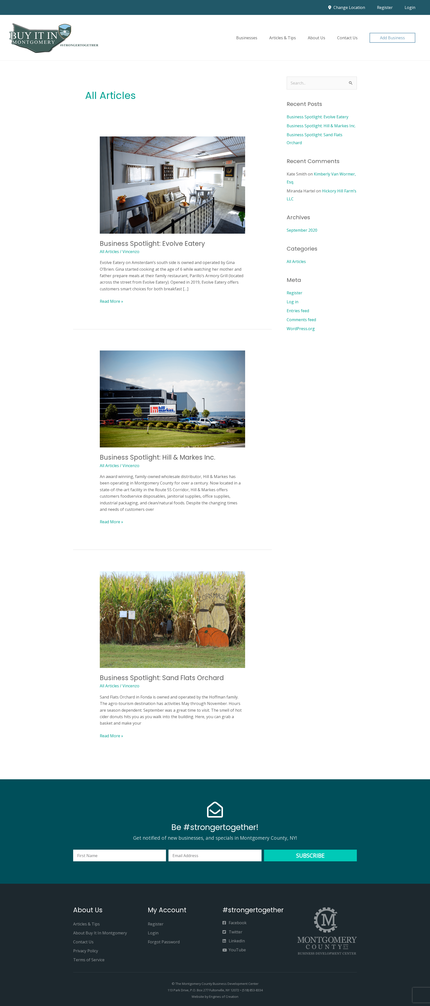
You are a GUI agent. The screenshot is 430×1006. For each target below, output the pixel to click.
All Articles (109, 251)
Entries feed (298, 310)
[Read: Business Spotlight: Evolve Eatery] (172, 184)
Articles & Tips (282, 38)
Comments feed (301, 319)
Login (410, 7)
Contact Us (347, 38)
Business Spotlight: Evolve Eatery (152, 243)
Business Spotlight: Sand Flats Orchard (162, 677)
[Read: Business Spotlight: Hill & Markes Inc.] (172, 398)
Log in (292, 302)
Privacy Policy (85, 951)
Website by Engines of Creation (215, 996)
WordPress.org (301, 328)
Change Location (348, 7)
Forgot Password (164, 942)
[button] (392, 38)
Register (385, 7)
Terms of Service (89, 959)
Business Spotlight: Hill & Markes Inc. (157, 457)
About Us (316, 38)
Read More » (111, 301)
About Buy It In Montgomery (100, 933)
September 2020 (302, 230)
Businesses (246, 38)
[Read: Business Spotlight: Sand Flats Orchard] (172, 619)
